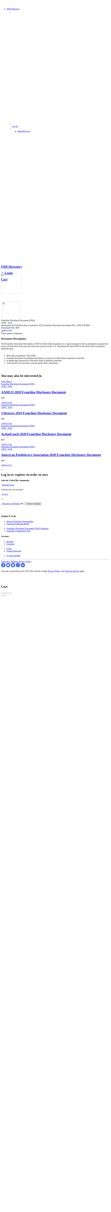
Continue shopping (32, 504)
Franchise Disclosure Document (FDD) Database (27, 528)
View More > (7, 381)
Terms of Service (72, 571)
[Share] (5, 593)
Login (8, 273)
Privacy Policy (25, 561)
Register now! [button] (7, 485)
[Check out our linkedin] (23, 566)
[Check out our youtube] (8, 566)
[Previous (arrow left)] (2, 595)
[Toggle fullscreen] (7, 593)
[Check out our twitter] (18, 566)
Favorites (10, 544)
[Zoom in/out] (10, 593)
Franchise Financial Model (17, 524)
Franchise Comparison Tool (18, 531)
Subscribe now (23, 131)
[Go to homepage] (8, 5)
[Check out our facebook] (3, 566)
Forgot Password (13, 551)
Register (10, 541)
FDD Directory (11, 266)
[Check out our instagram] (13, 566)
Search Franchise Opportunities (19, 521)
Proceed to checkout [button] (10, 503)
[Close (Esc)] (2, 593)
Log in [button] (4, 494)
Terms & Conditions (9, 561)
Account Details (13, 555)
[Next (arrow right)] (5, 595)
